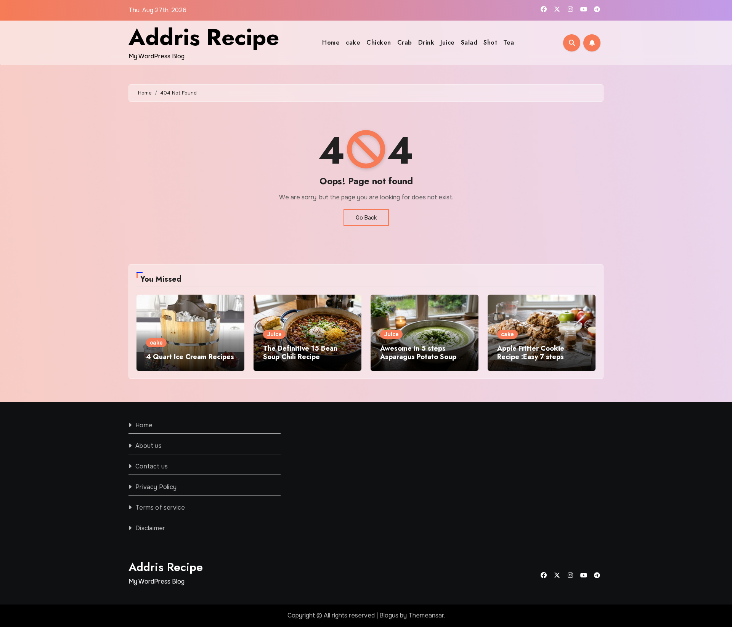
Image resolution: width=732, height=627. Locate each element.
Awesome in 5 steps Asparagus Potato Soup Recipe (418, 356)
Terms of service (160, 508)
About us (148, 446)
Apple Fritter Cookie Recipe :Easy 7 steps (530, 352)
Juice (447, 42)
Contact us (151, 466)
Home (331, 42)
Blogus (388, 615)
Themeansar (426, 615)
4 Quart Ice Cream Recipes (190, 357)
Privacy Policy (156, 487)
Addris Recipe (203, 37)
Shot (490, 42)
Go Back (366, 217)
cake (353, 42)
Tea (508, 42)
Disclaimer (150, 528)
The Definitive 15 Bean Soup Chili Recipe (300, 352)
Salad (469, 42)
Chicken (378, 42)
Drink (426, 42)
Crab (404, 42)
